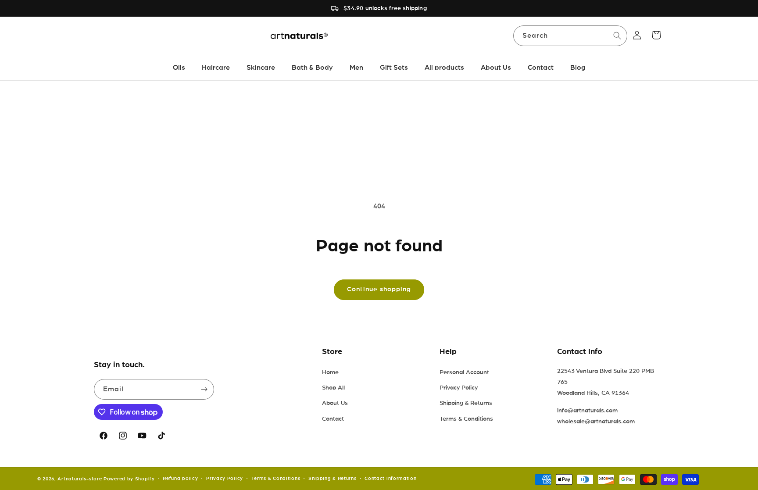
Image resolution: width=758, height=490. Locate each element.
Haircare (216, 67)
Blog (578, 67)
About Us (496, 67)
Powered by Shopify (129, 478)
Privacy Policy (459, 388)
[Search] (617, 35)
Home (330, 372)
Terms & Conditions (466, 419)
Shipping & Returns (466, 403)
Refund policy (180, 478)
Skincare (261, 67)
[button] (656, 35)
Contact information (390, 478)
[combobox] (570, 36)
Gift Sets (394, 67)
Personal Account (464, 372)
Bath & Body (312, 67)
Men (356, 67)
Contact (541, 67)
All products (444, 67)
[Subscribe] (204, 389)
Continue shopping (379, 289)
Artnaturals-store (79, 478)
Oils (179, 67)
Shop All (333, 388)
